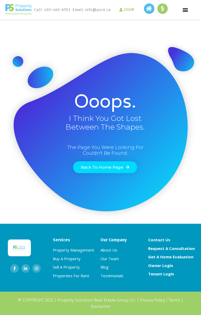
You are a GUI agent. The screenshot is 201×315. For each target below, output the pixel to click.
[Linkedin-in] (25, 268)
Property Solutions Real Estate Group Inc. (96, 300)
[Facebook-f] (14, 268)
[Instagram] (36, 268)
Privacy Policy (152, 300)
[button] (185, 9)
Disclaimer (100, 306)
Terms (174, 300)
